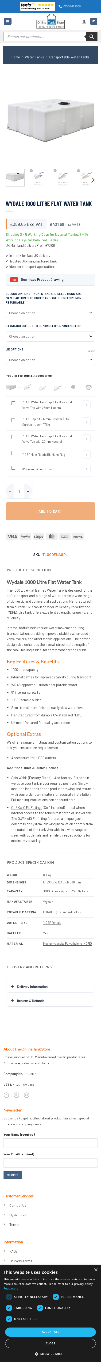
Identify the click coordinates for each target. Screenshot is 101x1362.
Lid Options (14, 349)
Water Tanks (34, 57)
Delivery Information (32, 987)
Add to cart (50, 511)
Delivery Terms (20, 1261)
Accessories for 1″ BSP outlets (33, 758)
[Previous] (13, 120)
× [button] (95, 1270)
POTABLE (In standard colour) (62, 912)
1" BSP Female (52, 922)
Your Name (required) (19, 1134)
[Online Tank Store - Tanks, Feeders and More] (50, 21)
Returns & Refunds (30, 1001)
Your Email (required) (19, 1154)
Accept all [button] (50, 1332)
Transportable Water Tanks (69, 57)
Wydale (48, 902)
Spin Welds (19, 778)
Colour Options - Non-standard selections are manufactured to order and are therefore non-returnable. (44, 298)
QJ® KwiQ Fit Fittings (26, 807)
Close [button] (50, 1343)
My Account (18, 1215)
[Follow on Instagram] (16, 1095)
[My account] (84, 21)
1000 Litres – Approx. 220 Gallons (65, 891)
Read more (11, 1288)
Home (16, 57)
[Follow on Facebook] (6, 1095)
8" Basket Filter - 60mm (38, 469)
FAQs (13, 1251)
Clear (91, 350)
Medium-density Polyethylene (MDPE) (67, 943)
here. (72, 800)
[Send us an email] (26, 1095)
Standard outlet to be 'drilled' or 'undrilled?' (44, 325)
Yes (45, 933)
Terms (14, 1224)
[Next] (87, 120)
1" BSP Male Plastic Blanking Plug (43, 455)
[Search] (91, 36)
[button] (7, 21)
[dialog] (50, 1313)
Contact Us (17, 1205)
